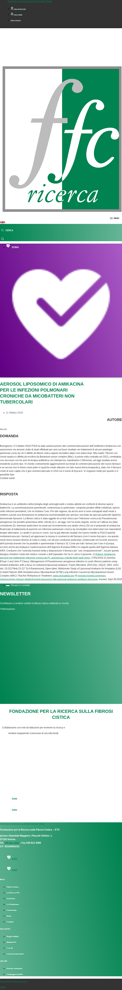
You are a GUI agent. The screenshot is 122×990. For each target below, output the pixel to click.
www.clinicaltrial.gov (63, 575)
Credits (3, 987)
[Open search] (7, 230)
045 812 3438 (11, 843)
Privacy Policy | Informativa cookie (13, 981)
